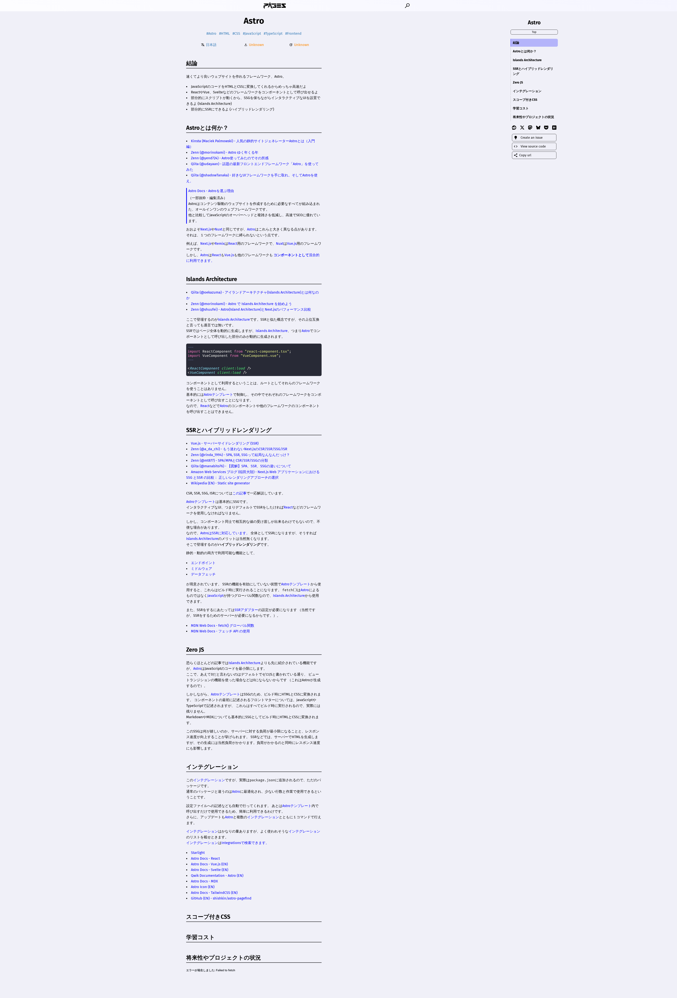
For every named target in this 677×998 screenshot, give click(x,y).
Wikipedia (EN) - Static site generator (220, 483)
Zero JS (518, 82)
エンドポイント (203, 563)
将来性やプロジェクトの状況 (533, 117)
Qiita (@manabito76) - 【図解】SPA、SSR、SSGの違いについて (241, 466)
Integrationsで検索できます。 (245, 843)
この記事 (239, 493)
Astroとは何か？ (207, 127)
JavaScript (215, 595)
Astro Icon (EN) (202, 887)
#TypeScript (273, 33)
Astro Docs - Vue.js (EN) (209, 864)
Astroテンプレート (218, 394)
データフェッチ (203, 574)
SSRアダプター (246, 610)
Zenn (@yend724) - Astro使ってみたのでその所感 (230, 158)
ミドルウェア (201, 568)
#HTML (224, 33)
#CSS (236, 33)
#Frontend (293, 33)
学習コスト (521, 108)
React (232, 243)
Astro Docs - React (205, 858)
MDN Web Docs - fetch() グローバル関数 (222, 625)
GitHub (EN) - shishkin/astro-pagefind (221, 898)
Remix (220, 243)
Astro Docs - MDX (204, 881)
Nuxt (218, 229)
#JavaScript (252, 33)
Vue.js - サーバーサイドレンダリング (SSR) (224, 443)
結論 (516, 43)
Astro (251, 229)
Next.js (205, 229)
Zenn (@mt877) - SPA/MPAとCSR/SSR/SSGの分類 (229, 460)
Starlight (198, 853)
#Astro (211, 33)
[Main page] (274, 5)
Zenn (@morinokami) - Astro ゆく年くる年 (224, 152)
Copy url (525, 155)
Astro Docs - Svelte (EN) (209, 870)
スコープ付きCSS (525, 100)
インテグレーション (212, 766)
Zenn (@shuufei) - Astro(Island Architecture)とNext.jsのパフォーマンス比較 (251, 309)
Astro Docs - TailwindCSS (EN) (214, 893)
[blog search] (407, 5)
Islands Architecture (211, 279)
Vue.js (292, 243)
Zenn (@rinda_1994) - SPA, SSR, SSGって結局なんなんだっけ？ (240, 455)
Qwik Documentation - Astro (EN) (217, 875)
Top (534, 32)
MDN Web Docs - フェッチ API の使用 (220, 631)
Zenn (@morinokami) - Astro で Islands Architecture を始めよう (241, 304)
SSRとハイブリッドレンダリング (533, 71)
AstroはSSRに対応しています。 (225, 533)
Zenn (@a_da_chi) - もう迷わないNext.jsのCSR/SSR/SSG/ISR (239, 449)
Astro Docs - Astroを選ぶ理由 (211, 191)
